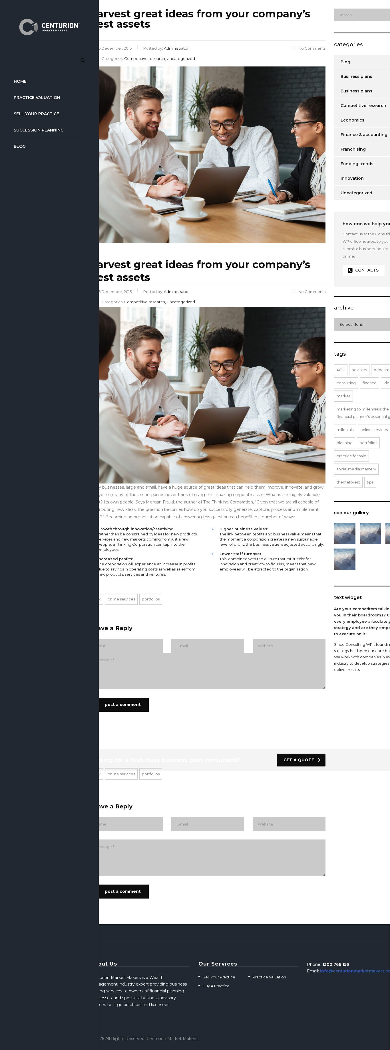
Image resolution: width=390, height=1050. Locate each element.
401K (341, 369)
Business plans (356, 76)
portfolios (151, 599)
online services (121, 599)
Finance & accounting (364, 134)
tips (370, 482)
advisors (359, 369)
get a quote (299, 759)
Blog (20, 146)
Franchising (353, 149)
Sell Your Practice (36, 113)
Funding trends (357, 163)
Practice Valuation (37, 97)
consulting (346, 383)
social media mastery (356, 469)
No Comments (311, 48)
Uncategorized (356, 192)
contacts (367, 270)
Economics (352, 120)
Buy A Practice (216, 986)
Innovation (352, 178)
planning (345, 442)
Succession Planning (39, 130)
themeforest (348, 482)
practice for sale (351, 456)
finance (370, 383)
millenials (345, 429)
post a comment (123, 704)
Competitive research (363, 105)
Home (20, 81)
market (343, 396)
